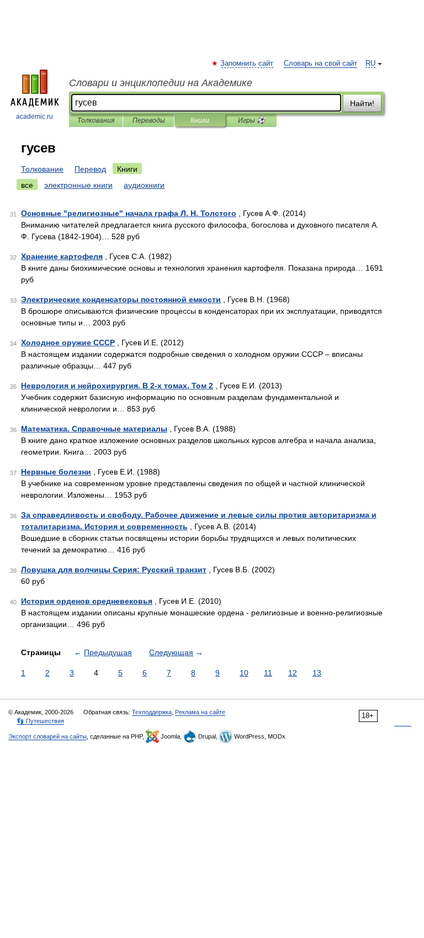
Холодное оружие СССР (68, 342)
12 (292, 672)
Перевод (90, 169)
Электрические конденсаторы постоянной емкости (121, 299)
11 (268, 672)
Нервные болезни (56, 471)
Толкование (42, 169)
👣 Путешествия (40, 721)
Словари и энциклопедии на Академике (160, 82)
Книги (199, 120)
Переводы (148, 120)
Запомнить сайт (247, 63)
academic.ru (34, 116)
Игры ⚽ (251, 120)
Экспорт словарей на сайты (47, 736)
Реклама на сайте (200, 712)
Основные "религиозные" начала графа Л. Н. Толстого (128, 213)
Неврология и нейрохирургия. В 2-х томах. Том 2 (117, 385)
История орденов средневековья (86, 601)
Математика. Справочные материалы (94, 428)
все (27, 185)
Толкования (95, 120)
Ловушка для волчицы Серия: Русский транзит (113, 569)
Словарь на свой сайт (320, 63)
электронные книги (78, 185)
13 (316, 672)
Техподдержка (152, 712)
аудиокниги (144, 185)
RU (370, 63)
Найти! (362, 103)
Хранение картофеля (62, 256)
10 (244, 672)
